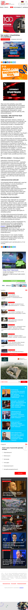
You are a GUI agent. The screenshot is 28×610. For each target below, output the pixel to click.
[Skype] (13, 62)
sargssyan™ (22, 587)
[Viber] (9, 62)
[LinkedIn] (7, 62)
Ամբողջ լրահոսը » (14, 354)
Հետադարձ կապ (6, 583)
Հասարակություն (5, 39)
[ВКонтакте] (3, 62)
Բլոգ (3, 387)
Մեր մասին (13, 583)
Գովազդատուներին (21, 583)
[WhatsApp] (11, 62)
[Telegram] (15, 62)
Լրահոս (3, 290)
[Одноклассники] (2, 62)
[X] (5, 62)
